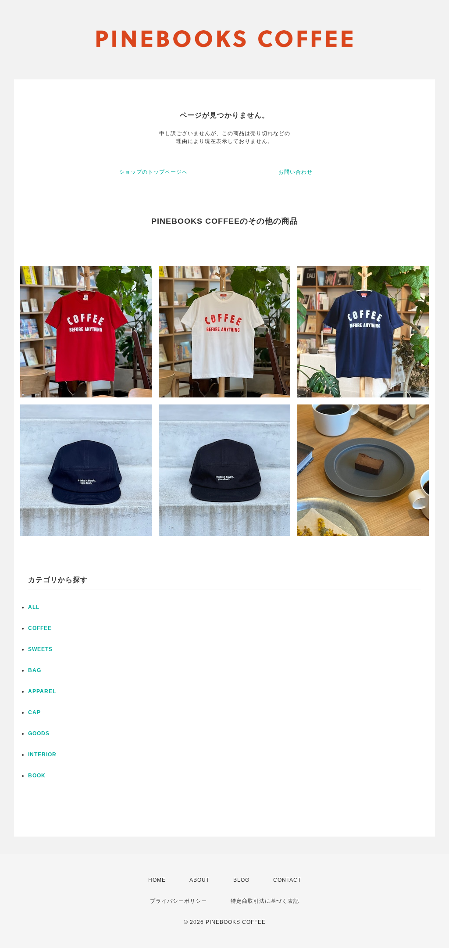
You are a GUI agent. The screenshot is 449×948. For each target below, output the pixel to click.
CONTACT (287, 880)
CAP (34, 712)
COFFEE (40, 628)
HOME (157, 880)
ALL (33, 607)
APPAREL (42, 691)
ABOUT (199, 880)
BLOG (241, 880)
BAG (34, 670)
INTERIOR (42, 754)
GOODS (39, 733)
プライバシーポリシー (178, 901)
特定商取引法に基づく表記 (265, 901)
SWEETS (40, 649)
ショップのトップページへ (153, 172)
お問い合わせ (295, 172)
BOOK (37, 776)
